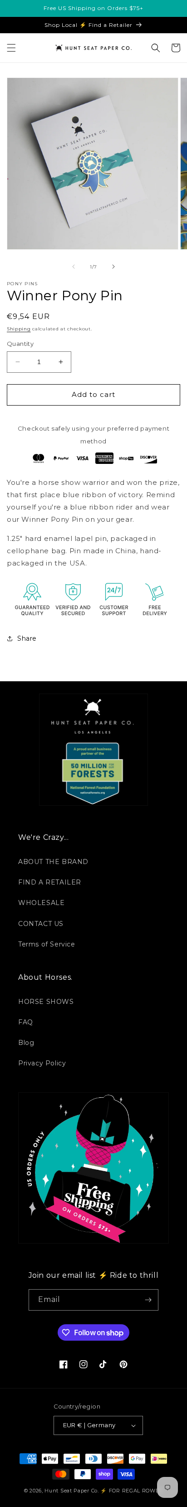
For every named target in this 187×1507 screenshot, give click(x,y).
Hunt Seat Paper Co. (71, 1490)
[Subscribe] (148, 1300)
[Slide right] (113, 267)
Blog (26, 1043)
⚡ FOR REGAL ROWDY (131, 1490)
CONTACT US (41, 924)
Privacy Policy (42, 1063)
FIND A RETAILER (49, 882)
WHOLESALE (41, 903)
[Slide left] (74, 267)
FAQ (25, 1022)
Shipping (19, 329)
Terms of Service (46, 944)
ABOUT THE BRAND (53, 862)
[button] (11, 48)
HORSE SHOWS (46, 1002)
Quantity (20, 343)
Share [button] (27, 638)
